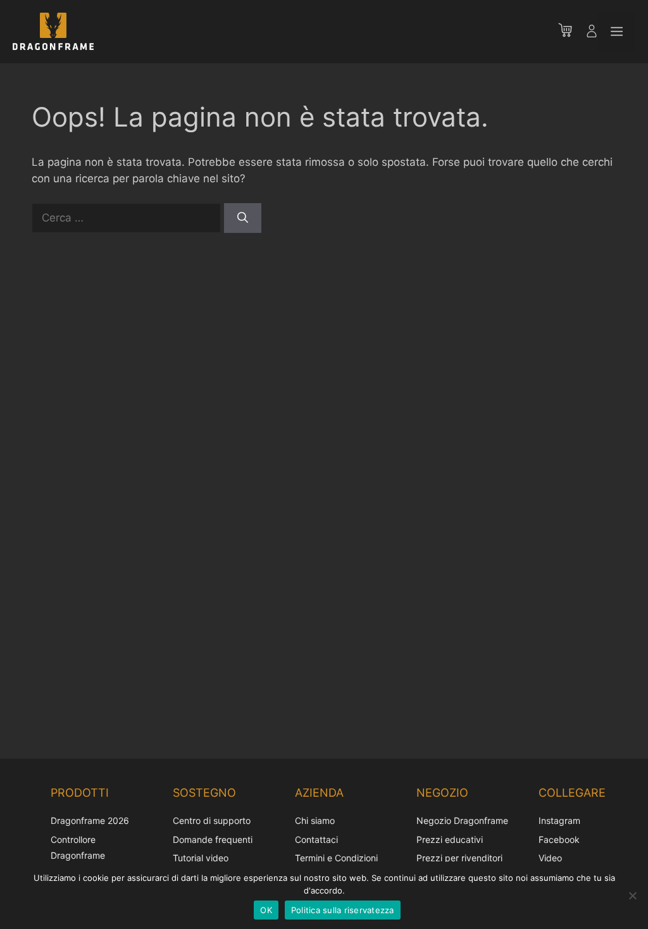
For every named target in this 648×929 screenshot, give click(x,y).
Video (550, 857)
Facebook (559, 839)
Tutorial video (200, 857)
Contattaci (316, 839)
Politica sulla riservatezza (342, 910)
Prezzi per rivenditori (459, 857)
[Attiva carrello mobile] (571, 31)
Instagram (559, 820)
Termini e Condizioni (336, 857)
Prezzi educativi (449, 839)
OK (266, 910)
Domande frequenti (212, 839)
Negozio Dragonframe (462, 820)
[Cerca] (242, 218)
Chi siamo (315, 820)
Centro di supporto (212, 820)
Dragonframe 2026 (90, 820)
